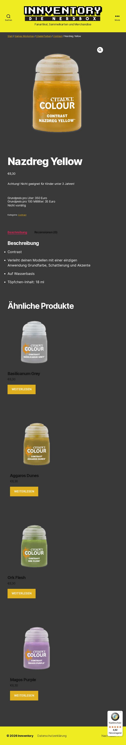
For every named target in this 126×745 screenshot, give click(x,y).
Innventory (25, 735)
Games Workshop (24, 36)
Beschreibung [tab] (17, 232)
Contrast (57, 36)
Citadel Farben (43, 36)
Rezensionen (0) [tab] (45, 232)
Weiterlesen (22, 389)
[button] (100, 50)
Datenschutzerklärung (52, 735)
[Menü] (121, 713)
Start (10, 36)
